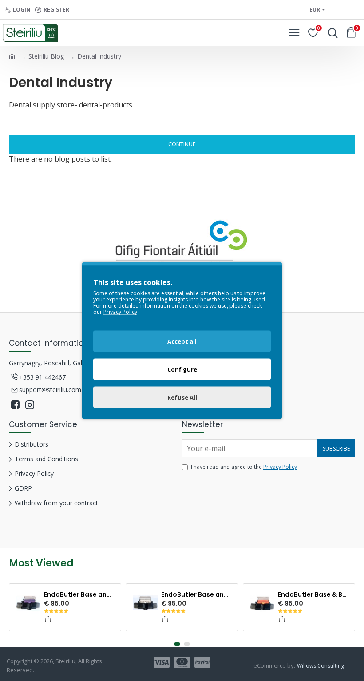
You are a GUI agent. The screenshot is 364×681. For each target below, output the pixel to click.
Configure (182, 369)
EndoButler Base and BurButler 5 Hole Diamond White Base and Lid (196, 594)
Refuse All (182, 397)
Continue (182, 144)
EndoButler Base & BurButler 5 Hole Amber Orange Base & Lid (313, 594)
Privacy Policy (280, 467)
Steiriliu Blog (46, 56)
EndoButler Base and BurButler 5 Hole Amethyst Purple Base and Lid (79, 594)
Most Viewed (41, 563)
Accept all (182, 341)
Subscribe (336, 448)
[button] (177, 644)
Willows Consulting (320, 665)
